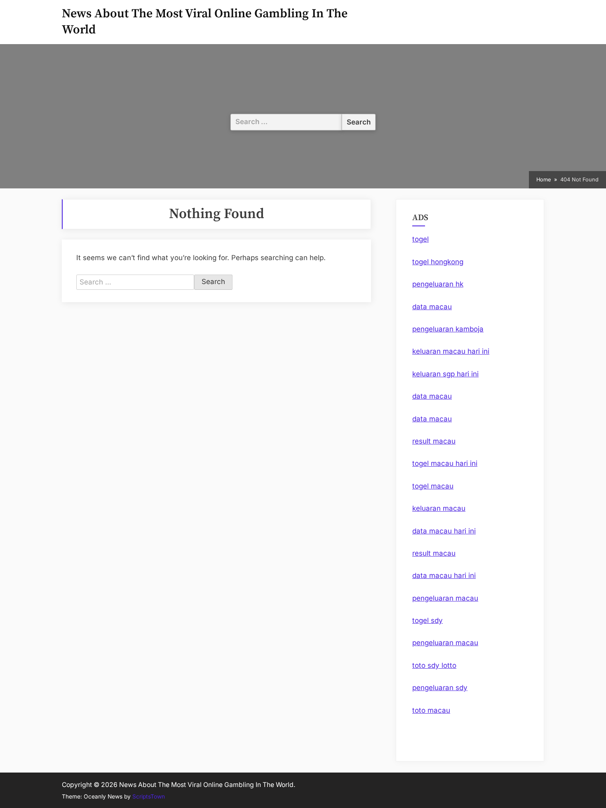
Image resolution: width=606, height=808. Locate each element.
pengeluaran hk (437, 284)
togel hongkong (437, 262)
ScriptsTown (148, 796)
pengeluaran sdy (439, 688)
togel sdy (427, 620)
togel (420, 239)
